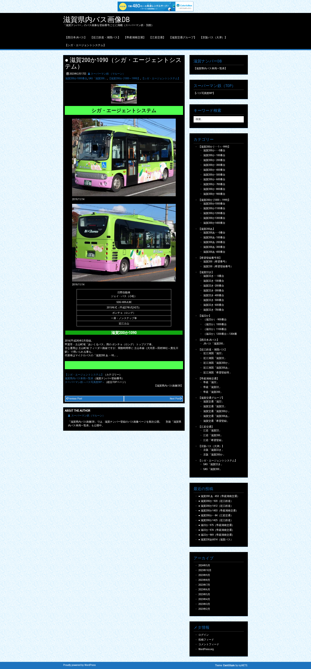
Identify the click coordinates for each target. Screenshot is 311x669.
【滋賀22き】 (206, 272)
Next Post (175, 398)
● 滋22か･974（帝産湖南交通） (216, 529)
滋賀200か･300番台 (214, 164)
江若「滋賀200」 (213, 435)
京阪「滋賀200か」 (214, 454)
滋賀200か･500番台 (214, 174)
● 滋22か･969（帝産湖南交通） (216, 534)
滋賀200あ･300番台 (214, 247)
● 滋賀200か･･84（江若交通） (215, 515)
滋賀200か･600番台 (214, 179)
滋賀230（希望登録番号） (218, 266)
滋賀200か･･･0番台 (214, 150)
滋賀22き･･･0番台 (213, 275)
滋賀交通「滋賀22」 (215, 406)
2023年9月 (204, 575)
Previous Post (75, 398)
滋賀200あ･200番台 (214, 242)
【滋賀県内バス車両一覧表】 (210, 68)
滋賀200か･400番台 (214, 169)
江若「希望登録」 (213, 440)
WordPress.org (206, 649)
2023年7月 (204, 584)
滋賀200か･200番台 (214, 160)
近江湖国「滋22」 (213, 353)
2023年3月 (204, 604)
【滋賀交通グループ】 (182, 37)
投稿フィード (206, 639)
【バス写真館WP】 (204, 93)
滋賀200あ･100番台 (214, 237)
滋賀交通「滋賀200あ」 (216, 416)
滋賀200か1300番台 (214, 218)
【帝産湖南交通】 (135, 37)
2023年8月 (204, 579)
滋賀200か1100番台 (214, 208)
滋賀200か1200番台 (214, 213)
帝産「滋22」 (211, 382)
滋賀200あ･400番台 (214, 251)
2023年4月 (204, 599)
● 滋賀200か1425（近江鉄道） (215, 520)
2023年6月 (204, 589)
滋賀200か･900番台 (214, 193)
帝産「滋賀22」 (212, 387)
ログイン (203, 634)
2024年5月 (204, 565)
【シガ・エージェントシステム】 (85, 45)
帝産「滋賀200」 (213, 391)
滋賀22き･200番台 (213, 285)
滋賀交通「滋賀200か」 (216, 411)
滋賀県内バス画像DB (96, 20)
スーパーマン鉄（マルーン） (88, 415)
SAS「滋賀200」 (97, 78)
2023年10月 (204, 570)
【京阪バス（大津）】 (213, 37)
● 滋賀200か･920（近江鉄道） (215, 501)
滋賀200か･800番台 (214, 189)
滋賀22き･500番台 (213, 300)
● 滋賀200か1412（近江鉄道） (215, 505)
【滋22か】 (204, 315)
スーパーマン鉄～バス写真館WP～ (85, 382)
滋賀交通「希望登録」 (216, 420)
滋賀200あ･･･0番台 (214, 232)
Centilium (229, 665)
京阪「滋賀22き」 (213, 449)
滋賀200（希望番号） (215, 261)
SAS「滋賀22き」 (213, 464)
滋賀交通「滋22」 (213, 401)
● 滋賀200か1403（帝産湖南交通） (218, 510)
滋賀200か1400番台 (214, 222)
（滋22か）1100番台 (215, 329)
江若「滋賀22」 (212, 430)
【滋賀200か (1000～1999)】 (124, 78)
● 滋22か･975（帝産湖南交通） (216, 525)
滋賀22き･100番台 (213, 280)
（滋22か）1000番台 (215, 324)
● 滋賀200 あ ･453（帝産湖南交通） (219, 496)
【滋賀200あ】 (206, 228)
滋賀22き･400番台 (213, 295)
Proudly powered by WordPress (79, 665)
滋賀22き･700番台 (213, 309)
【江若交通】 (157, 37)
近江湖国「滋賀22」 (215, 358)
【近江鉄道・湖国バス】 (105, 37)
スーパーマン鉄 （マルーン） (107, 73)
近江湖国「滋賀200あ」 (216, 367)
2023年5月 (204, 594)
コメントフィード (208, 644)
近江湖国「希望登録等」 (217, 372)
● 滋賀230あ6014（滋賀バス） (215, 539)
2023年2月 (204, 608)
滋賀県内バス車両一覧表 (79, 378)
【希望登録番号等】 (210, 257)
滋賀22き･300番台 (213, 290)
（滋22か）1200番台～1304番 (220, 333)
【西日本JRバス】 (76, 37)
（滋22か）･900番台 (215, 319)
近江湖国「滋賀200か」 (216, 362)
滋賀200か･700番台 (214, 184)
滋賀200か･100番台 (214, 155)
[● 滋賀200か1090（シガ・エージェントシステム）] (124, 93)
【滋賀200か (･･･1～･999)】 (214, 146)
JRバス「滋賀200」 (214, 343)
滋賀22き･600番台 (213, 304)
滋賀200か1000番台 (76, 78)
